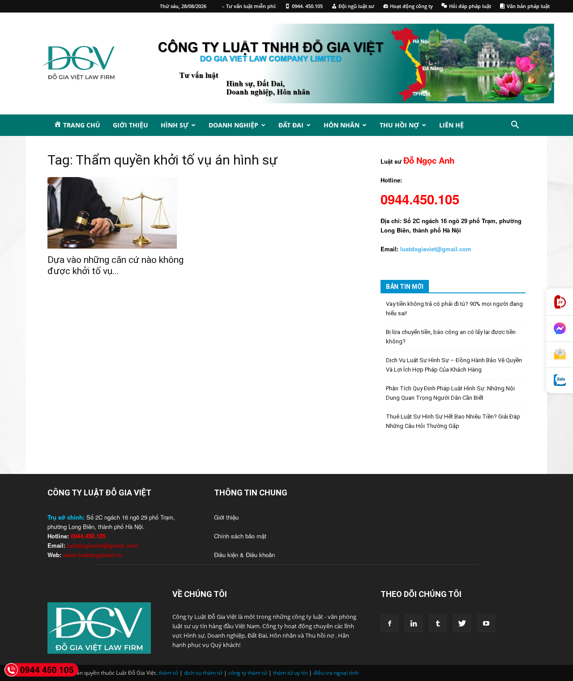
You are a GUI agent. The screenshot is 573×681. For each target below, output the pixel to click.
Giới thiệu (130, 125)
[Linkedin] (414, 623)
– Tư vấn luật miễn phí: (249, 6)
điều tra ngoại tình (336, 673)
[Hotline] (559, 302)
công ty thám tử (247, 673)
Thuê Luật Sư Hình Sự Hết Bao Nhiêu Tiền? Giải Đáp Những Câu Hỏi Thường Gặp (453, 421)
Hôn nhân (341, 125)
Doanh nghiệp (233, 125)
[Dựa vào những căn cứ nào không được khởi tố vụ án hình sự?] (119, 213)
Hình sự (174, 125)
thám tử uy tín (290, 673)
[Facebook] (389, 623)
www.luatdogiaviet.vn (93, 554)
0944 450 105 (47, 670)
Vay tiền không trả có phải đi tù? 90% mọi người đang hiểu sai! (454, 308)
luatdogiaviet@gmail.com (102, 545)
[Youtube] (486, 623)
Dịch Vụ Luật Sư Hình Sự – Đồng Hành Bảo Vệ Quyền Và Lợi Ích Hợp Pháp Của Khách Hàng (454, 365)
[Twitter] (462, 623)
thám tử (168, 673)
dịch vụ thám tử (203, 673)
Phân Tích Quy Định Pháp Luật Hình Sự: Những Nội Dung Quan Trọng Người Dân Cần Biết (450, 393)
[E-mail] (559, 355)
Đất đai (291, 125)
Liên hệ (451, 125)
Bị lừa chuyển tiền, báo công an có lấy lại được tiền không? (451, 337)
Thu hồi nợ (399, 125)
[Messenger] (559, 329)
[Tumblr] (438, 623)
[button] (515, 126)
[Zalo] (559, 380)
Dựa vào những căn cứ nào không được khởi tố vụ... (115, 265)
